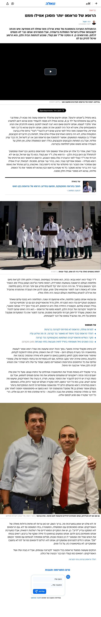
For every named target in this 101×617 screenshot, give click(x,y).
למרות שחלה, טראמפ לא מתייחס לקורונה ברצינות (68, 330)
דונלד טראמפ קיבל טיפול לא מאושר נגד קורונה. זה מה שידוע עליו (61, 334)
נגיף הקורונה (74, 559)
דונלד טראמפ (90, 559)
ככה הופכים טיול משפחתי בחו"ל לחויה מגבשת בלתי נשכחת (64, 342)
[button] (88, 3)
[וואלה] (50, 3)
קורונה (82, 559)
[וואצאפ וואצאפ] (12, 3)
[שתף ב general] (7, 3)
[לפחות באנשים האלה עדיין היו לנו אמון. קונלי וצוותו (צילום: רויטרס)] (50, 237)
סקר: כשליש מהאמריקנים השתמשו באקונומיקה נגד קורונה (64, 338)
